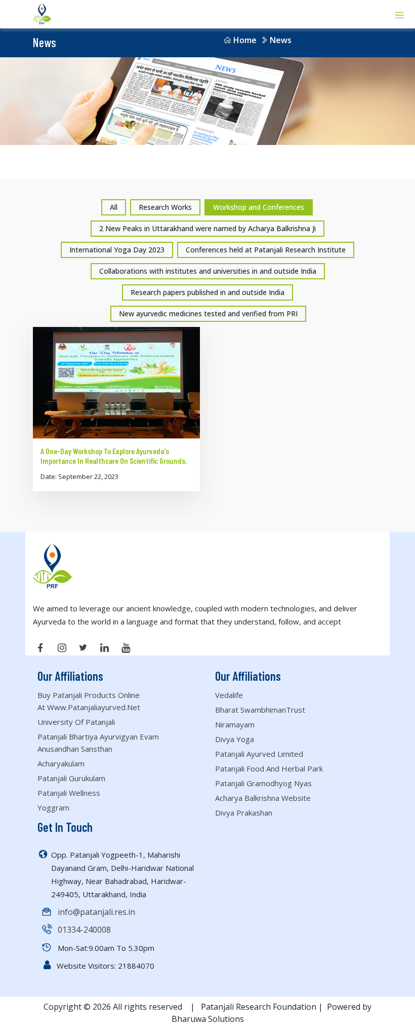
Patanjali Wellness (68, 793)
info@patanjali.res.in (96, 911)
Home (245, 40)
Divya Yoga (234, 739)
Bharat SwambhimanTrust (260, 710)
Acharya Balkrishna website (263, 798)
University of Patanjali (76, 722)
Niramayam (235, 724)
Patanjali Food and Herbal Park (269, 768)
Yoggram (53, 807)
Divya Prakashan (243, 812)
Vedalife (229, 695)
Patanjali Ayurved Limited (259, 754)
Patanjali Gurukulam (71, 778)
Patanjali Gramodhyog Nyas (263, 783)
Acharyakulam (61, 763)
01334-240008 (84, 929)
